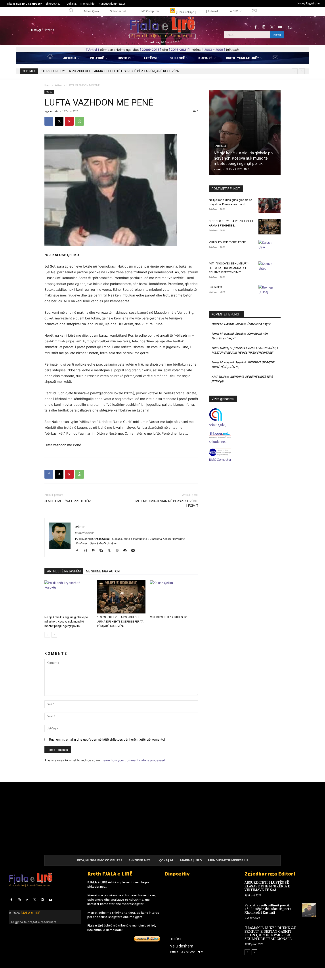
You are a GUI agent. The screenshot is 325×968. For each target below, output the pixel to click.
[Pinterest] (69, 121)
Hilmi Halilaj (220, 348)
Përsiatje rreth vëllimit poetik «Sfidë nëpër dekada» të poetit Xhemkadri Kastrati (268, 909)
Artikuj (58, 85)
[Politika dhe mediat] (201, 918)
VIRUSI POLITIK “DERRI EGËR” (62, 71)
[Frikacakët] (269, 292)
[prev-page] (47, 635)
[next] (302, 71)
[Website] (118, 550)
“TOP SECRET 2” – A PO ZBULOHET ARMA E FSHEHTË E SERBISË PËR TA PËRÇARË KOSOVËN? (120, 621)
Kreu (47, 85)
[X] (272, 27)
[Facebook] (255, 27)
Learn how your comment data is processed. (134, 760)
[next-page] (54, 635)
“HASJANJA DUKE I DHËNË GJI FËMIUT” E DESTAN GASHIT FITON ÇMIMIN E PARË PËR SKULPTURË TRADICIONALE (270, 933)
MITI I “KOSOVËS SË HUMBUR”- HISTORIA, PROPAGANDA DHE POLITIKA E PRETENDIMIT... (229, 268)
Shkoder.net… (218, 442)
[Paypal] (94, 550)
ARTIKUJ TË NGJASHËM (64, 571)
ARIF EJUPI (219, 377)
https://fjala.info (84, 532)
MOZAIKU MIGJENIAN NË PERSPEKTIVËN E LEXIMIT (167, 503)
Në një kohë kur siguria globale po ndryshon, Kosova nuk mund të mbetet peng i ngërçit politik (66, 621)
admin (54, 111)
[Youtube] (280, 27)
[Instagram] (264, 27)
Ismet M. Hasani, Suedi (227, 324)
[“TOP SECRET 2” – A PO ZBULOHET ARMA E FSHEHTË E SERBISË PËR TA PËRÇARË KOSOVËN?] (121, 596)
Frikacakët (215, 287)
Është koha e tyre (258, 324)
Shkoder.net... (97, 887)
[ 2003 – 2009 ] (213, 49)
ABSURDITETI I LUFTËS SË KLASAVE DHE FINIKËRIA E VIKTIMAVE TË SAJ (267, 886)
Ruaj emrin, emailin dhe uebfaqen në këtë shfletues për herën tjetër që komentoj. (107, 739)
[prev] (295, 71)
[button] (289, 27)
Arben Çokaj (217, 425)
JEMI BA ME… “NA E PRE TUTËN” (68, 501)
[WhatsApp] (79, 121)
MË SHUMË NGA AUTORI (103, 571)
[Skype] (102, 550)
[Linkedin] (27, 900)
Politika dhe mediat (186, 946)
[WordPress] (126, 550)
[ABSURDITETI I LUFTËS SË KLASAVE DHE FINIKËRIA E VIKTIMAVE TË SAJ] (309, 887)
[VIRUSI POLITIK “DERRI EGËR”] (174, 596)
